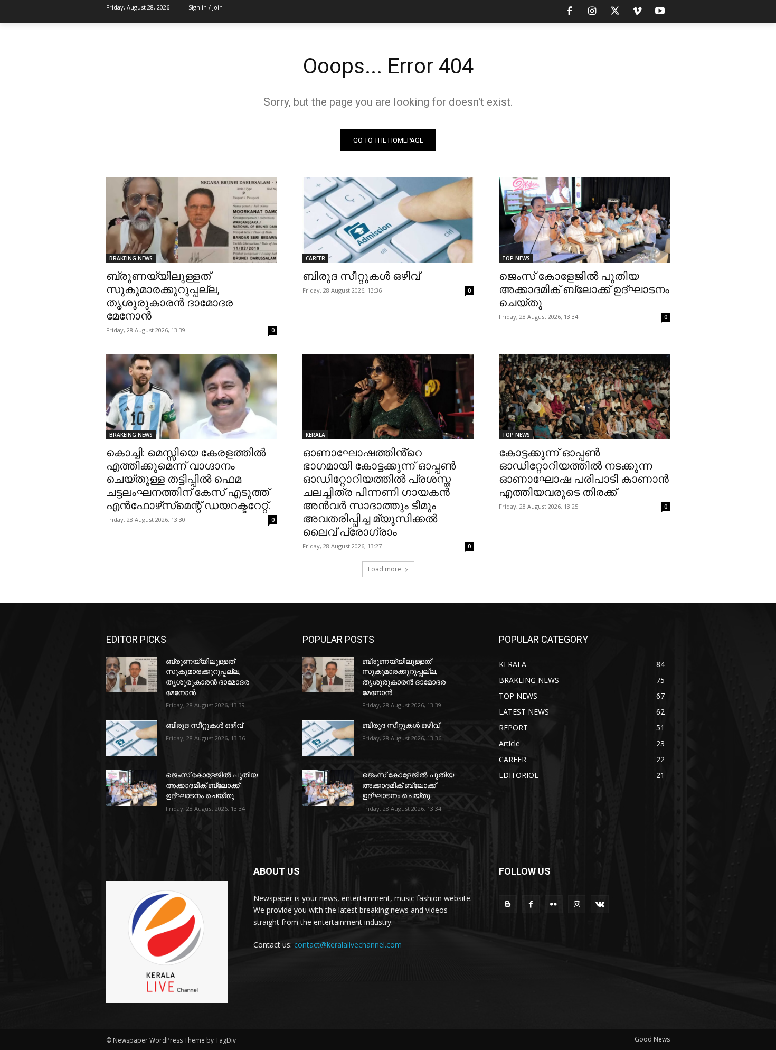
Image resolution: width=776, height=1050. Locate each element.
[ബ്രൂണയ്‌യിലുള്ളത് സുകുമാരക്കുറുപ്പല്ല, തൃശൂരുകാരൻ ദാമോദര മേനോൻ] (191, 220)
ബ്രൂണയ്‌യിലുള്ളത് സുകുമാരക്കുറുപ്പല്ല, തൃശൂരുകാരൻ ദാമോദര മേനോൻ (169, 296)
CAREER (315, 258)
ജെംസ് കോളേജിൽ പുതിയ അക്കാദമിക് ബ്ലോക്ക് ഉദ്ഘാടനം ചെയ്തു (584, 289)
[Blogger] (508, 904)
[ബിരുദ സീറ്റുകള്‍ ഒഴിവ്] (388, 220)
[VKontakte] (600, 904)
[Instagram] (592, 12)
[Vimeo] (637, 12)
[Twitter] (615, 12)
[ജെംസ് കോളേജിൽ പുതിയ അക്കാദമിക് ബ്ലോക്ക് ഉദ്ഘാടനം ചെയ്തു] (584, 220)
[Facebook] (570, 12)
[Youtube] (660, 12)
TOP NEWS (516, 258)
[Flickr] (554, 904)
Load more (384, 569)
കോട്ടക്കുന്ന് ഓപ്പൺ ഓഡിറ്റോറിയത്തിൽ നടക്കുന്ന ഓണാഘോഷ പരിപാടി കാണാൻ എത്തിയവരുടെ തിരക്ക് (584, 472)
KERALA (315, 434)
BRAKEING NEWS (131, 258)
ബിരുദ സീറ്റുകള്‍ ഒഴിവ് (361, 276)
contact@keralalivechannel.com (348, 945)
